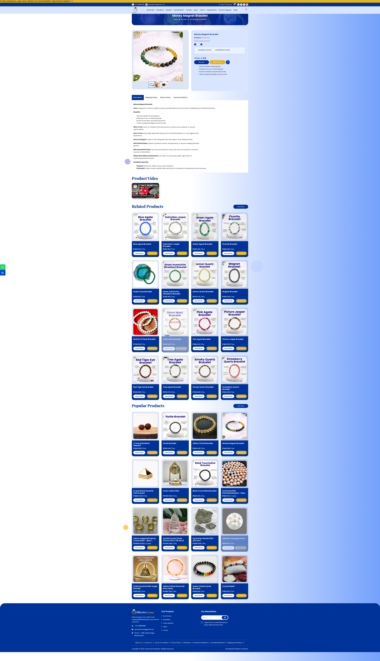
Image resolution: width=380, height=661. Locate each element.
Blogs (235, 10)
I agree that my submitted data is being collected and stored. (216, 623)
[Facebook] (238, 4)
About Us (138, 643)
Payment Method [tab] (180, 97)
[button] (181, 56)
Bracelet (168, 10)
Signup (229, 4)
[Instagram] (244, 4)
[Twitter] (241, 4)
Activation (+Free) (204, 50)
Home (142, 10)
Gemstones (150, 10)
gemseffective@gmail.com (144, 629)
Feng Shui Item (211, 10)
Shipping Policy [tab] (151, 97)
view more (240, 207)
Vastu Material (178, 10)
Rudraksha (159, 10)
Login (222, 4)
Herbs (196, 10)
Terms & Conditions (162, 643)
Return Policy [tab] (165, 97)
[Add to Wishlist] (228, 62)
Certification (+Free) (222, 50)
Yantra (202, 10)
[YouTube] (247, 4)
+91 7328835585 (140, 626)
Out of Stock (181, 348)
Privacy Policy (176, 643)
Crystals (188, 10)
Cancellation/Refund (217, 643)
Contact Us (148, 643)
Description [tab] (137, 97)
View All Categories (225, 10)
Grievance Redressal (200, 643)
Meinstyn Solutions (241, 649)
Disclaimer (187, 643)
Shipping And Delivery (235, 643)
